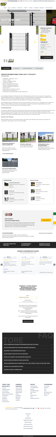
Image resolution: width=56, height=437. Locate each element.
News (31, 396)
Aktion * (28, 295)
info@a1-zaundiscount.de (49, 0)
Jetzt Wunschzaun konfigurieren (46, 233)
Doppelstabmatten (6, 389)
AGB (28, 415)
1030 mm (43, 39)
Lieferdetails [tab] (16, 68)
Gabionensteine (19, 392)
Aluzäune (4, 387)
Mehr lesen (6, 269)
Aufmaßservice (33, 395)
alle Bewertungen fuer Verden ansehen (26, 272)
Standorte (46, 387)
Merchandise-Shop (48, 392)
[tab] (6, 68)
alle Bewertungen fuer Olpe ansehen (46, 272)
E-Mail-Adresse (28, 300)
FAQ (31, 393)
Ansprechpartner (46, 220)
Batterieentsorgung (28, 420)
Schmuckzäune (5, 391)
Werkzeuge (18, 397)
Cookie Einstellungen (28, 428)
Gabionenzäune (19, 387)
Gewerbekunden (33, 386)
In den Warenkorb (47, 57)
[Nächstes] (34, 41)
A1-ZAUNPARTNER (34, 387)
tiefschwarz (43, 35)
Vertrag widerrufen (28, 424)
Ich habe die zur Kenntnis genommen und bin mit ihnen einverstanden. (28, 312)
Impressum (28, 413)
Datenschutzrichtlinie (30, 306)
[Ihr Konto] (49, 4)
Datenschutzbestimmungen (31, 310)
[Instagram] (26, 432)
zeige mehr (11, 187)
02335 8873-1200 (40, 0)
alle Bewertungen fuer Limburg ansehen (9, 272)
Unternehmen (47, 386)
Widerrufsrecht (28, 422)
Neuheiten (18, 400)
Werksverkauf (33, 392)
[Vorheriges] (2, 41)
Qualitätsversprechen (34, 398)
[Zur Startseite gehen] (4, 4)
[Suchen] (51, 4)
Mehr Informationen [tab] (28, 68)
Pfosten (17, 394)
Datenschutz (28, 418)
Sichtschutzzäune (5, 392)
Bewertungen (47, 393)
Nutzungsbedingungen (28, 308)
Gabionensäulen (19, 391)
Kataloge (32, 389)
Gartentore (4, 397)
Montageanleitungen (34, 390)
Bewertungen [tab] (39, 68)
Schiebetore (4, 398)
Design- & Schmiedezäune (7, 394)
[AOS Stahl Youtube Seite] (29, 432)
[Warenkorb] (54, 4)
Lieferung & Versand (28, 426)
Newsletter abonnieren (28, 321)
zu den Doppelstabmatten (7, 153)
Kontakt (45, 395)
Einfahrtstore (5, 400)
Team (45, 389)
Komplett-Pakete (5, 401)
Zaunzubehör (18, 395)
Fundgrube (18, 398)
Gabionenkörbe (19, 389)
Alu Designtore (5, 395)
